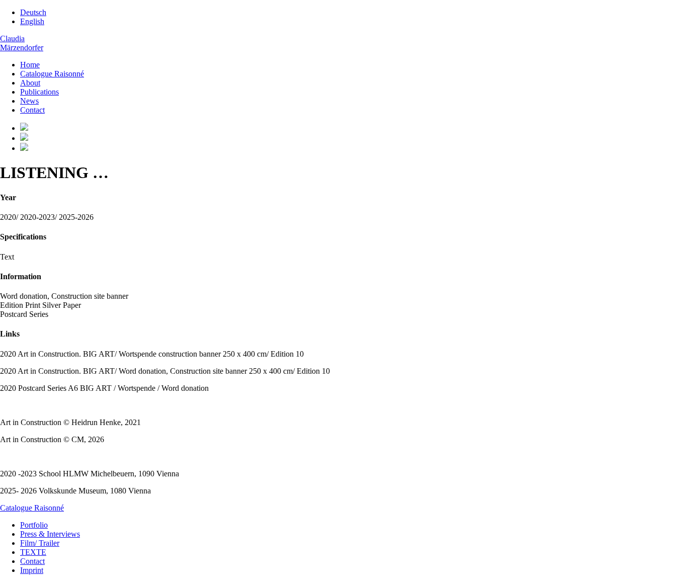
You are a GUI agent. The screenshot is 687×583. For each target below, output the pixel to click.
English (32, 21)
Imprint (31, 570)
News (29, 101)
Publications (39, 92)
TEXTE (33, 552)
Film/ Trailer (39, 543)
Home (30, 64)
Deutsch (33, 12)
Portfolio (34, 525)
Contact (32, 110)
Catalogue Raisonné (52, 73)
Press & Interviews (50, 534)
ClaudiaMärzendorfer (21, 43)
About (30, 82)
